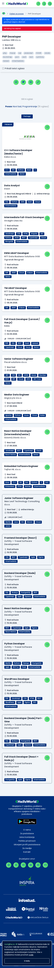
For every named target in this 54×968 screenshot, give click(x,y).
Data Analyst (12, 185)
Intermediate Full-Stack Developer (24, 217)
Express (28, 596)
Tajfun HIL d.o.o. (12, 469)
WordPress (10, 702)
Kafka (42, 415)
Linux (7, 482)
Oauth (39, 451)
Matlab (28, 486)
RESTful (16, 667)
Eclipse (30, 273)
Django (26, 663)
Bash (29, 170)
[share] (38, 82)
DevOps (42, 375)
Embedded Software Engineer (21, 466)
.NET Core (37, 379)
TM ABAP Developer (15, 288)
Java (16, 522)
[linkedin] (30, 82)
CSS (18, 234)
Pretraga (27, 116)
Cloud (37, 202)
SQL (6, 202)
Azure (33, 375)
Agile (33, 557)
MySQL (8, 522)
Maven (30, 522)
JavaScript (9, 234)
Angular (34, 234)
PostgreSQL (25, 592)
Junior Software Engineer (18, 498)
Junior (8, 526)
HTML (26, 234)
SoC (46, 482)
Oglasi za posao (16, 14)
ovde (31, 955)
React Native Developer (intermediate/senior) (18, 432)
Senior (22, 174)
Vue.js (28, 347)
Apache (8, 415)
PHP (6, 343)
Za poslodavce (27, 833)
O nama (27, 830)
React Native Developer (18, 608)
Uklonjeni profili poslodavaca (27, 844)
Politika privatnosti (27, 841)
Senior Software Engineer (18, 358)
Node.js (15, 592)
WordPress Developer (16, 679)
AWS (22, 202)
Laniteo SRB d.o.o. (11, 40)
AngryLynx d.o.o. (13, 398)
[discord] (38, 865)
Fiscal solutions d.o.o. (15, 362)
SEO (34, 702)
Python (21, 170)
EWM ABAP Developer (16, 253)
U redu (27, 961)
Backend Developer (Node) (20, 573)
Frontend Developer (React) (20, 537)
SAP (6, 273)
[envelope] (45, 865)
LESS (28, 379)
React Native (10, 455)
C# (13, 375)
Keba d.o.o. (10, 156)
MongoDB (9, 241)
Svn (26, 482)
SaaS (30, 202)
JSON (17, 238)
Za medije (27, 848)
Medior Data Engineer (16, 394)
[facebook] (16, 82)
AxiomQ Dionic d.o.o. (15, 437)
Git (13, 170)
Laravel (35, 343)
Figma (40, 557)
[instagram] (16, 865)
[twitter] (23, 82)
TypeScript (33, 238)
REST (24, 238)
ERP (13, 379)
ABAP (14, 273)
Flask (24, 667)
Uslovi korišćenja (27, 837)
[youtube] (23, 865)
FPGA (20, 486)
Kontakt (27, 852)
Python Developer (14, 643)
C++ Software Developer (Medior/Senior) (18, 152)
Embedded (9, 486)
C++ (7, 170)
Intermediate (10, 174)
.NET (7, 375)
